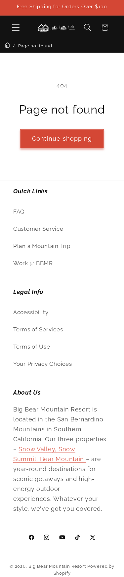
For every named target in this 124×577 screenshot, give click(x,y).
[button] (16, 27)
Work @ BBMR (33, 263)
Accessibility (30, 312)
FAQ (19, 211)
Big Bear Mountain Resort (57, 566)
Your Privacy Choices (42, 364)
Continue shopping (62, 138)
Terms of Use (31, 346)
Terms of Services (38, 329)
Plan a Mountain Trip (41, 246)
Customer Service (38, 228)
